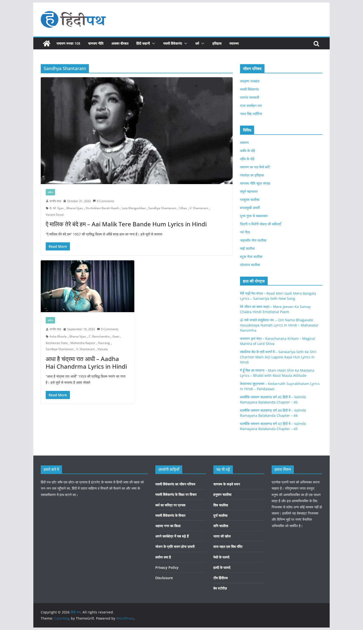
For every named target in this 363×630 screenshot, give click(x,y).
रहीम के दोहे (247, 158)
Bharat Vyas (74, 208)
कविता (50, 192)
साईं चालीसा (247, 248)
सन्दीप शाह (55, 201)
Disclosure (164, 577)
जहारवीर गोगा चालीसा (253, 240)
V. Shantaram (199, 208)
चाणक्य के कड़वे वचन (226, 484)
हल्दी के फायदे (221, 567)
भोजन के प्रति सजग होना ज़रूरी (175, 546)
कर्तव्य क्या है (163, 557)
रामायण (244, 142)
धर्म (197, 43)
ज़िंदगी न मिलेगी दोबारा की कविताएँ (260, 224)
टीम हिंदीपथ (220, 577)
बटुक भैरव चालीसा (251, 256)
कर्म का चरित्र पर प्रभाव (170, 505)
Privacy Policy (167, 567)
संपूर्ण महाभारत (249, 191)
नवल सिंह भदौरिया (251, 113)
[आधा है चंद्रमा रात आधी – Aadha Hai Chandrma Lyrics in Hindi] (87, 286)
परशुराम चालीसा (249, 199)
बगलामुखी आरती (250, 207)
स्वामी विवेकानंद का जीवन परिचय (175, 484)
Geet (115, 336)
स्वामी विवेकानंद (172, 43)
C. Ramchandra (99, 336)
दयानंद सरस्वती (249, 97)
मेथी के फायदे (221, 557)
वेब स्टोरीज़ (220, 588)
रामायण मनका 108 (68, 43)
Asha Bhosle (58, 336)
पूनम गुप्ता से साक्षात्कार (254, 215)
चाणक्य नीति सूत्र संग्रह (255, 183)
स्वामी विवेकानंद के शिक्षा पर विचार (176, 494)
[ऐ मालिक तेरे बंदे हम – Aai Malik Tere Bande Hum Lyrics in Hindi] (137, 130)
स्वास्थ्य (234, 43)
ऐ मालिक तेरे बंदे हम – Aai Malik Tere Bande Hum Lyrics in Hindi (126, 224)
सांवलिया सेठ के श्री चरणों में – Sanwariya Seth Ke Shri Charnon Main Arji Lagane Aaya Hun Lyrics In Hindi (278, 356)
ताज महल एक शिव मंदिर (227, 546)
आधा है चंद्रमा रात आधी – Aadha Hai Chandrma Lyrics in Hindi (86, 362)
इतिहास (217, 43)
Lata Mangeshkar (134, 208)
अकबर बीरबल (119, 43)
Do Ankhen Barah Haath (102, 208)
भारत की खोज (222, 536)
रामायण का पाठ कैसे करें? (255, 167)
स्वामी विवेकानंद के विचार (170, 515)
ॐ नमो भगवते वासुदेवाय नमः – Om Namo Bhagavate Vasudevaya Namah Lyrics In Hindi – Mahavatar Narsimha (279, 325)
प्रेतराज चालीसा (250, 264)
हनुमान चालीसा (222, 494)
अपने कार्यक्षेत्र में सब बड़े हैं (172, 536)
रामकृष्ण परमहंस (249, 81)
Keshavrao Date (57, 343)
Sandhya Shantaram (162, 208)
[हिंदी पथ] (47, 43)
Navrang (104, 343)
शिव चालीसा (220, 505)
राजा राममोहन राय (251, 105)
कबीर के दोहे (247, 150)
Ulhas (183, 208)
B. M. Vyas (57, 208)
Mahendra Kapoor (82, 343)
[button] (152, 43)
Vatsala (103, 349)
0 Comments (105, 201)
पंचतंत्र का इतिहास (252, 175)
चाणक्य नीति (95, 43)
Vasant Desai (55, 214)
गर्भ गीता (245, 232)
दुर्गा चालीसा (220, 515)
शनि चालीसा (220, 525)
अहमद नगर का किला (168, 525)
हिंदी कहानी (143, 43)
